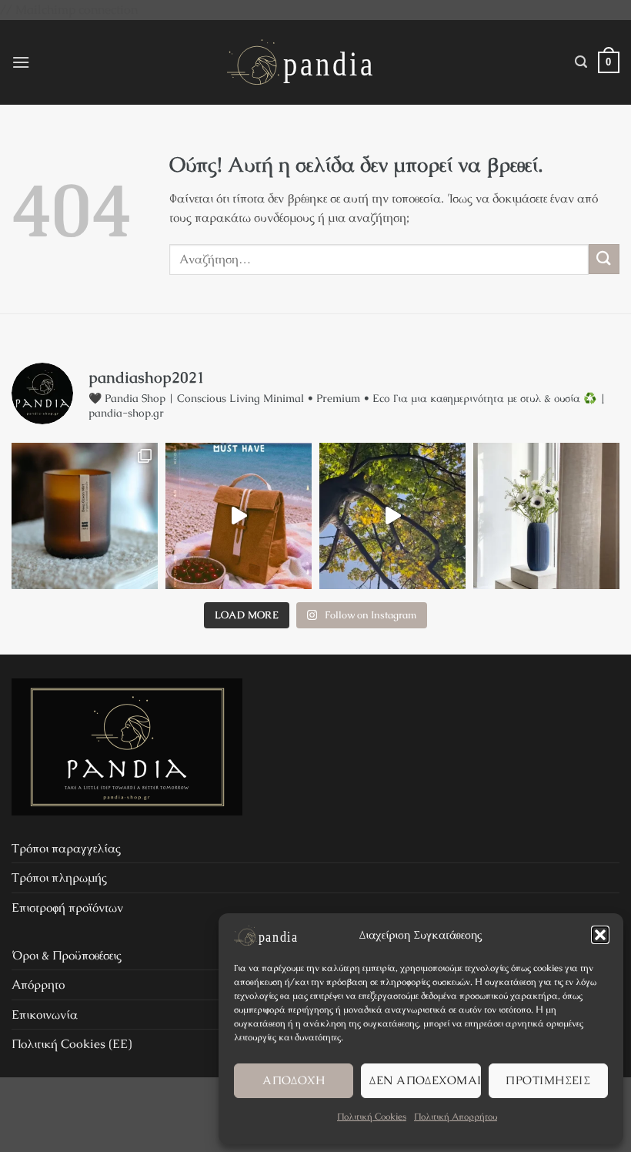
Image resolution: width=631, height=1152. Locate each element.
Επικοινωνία (45, 1014)
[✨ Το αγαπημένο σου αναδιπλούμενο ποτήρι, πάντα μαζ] (392, 516)
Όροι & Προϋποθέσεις (67, 955)
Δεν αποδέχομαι (424, 1080)
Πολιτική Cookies (371, 1116)
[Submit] (604, 259)
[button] (600, 935)
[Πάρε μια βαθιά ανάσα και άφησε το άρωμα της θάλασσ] (85, 516)
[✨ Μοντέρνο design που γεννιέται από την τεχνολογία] (546, 516)
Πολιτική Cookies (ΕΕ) (72, 1044)
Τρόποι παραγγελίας (66, 848)
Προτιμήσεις (548, 1080)
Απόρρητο (38, 984)
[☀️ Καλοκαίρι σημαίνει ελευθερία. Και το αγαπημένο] (238, 516)
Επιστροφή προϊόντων (67, 907)
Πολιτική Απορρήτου (455, 1116)
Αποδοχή (293, 1080)
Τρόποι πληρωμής (59, 877)
